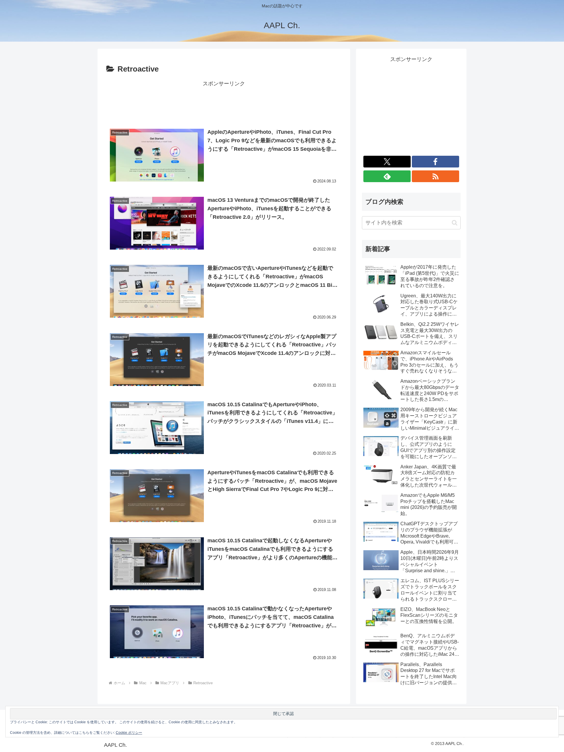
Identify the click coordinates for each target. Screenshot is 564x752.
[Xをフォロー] (387, 161)
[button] (454, 222)
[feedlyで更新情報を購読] (387, 176)
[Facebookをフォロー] (435, 161)
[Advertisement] (223, 102)
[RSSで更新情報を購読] (435, 176)
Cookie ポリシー (129, 733)
